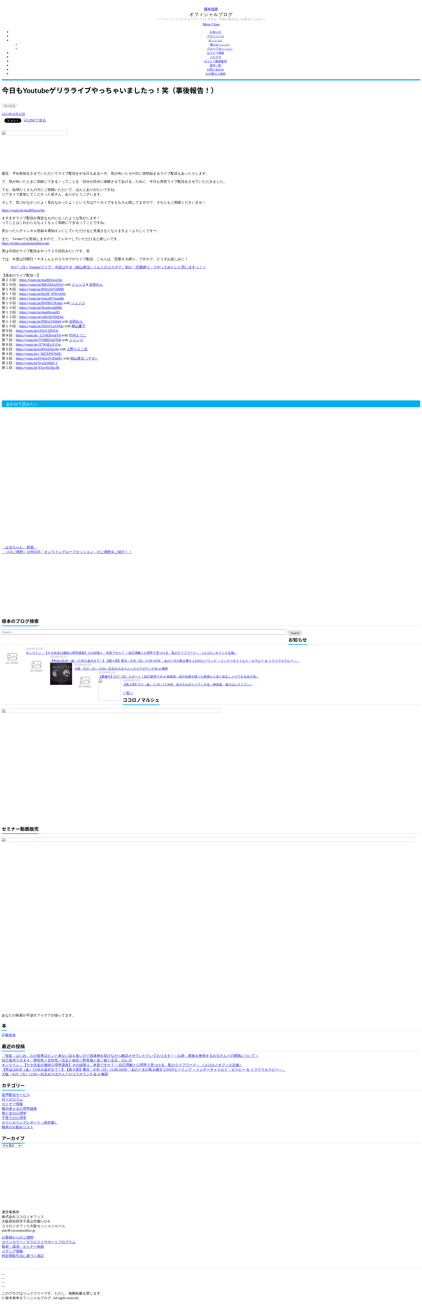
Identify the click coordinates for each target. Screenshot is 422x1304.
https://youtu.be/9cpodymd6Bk (40, 307)
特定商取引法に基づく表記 (23, 1256)
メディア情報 (12, 1251)
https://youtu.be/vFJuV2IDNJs (37, 331)
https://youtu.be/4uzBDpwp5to (23, 210)
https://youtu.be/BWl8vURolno (41, 303)
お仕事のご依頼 (216, 73)
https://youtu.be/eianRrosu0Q (39, 312)
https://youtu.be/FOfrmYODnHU (39, 358)
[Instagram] (3, 1285)
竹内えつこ (77, 335)
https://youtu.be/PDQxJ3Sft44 (40, 321)
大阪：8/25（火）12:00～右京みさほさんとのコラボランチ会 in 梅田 (121, 668)
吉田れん (96, 284)
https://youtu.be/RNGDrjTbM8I (41, 289)
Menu (207, 24)
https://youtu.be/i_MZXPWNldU (39, 354)
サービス (9, 105)
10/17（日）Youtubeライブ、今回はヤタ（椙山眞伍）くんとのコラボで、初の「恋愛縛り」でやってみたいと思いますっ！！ (108, 267)
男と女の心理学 (14, 1113)
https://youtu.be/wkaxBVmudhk (41, 298)
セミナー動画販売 (215, 61)
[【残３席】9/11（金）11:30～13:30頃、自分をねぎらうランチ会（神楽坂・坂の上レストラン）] (110, 690)
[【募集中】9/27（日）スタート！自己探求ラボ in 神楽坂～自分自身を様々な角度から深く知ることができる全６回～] (86, 682)
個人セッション (220, 44)
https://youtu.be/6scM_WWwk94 (42, 294)
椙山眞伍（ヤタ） (84, 358)
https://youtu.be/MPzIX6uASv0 (41, 284)
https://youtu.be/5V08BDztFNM (38, 340)
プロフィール (215, 36)
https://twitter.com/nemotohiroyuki (25, 243)
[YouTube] (3, 1281)
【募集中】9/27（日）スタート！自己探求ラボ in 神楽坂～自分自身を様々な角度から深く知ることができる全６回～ (178, 676)
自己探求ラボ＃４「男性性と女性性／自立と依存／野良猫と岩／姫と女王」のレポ (67, 1060)
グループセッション (220, 48)
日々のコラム (12, 1099)
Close (216, 24)
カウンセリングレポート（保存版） (30, 1122)
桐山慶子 (78, 326)
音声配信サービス (16, 1095)
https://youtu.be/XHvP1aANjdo (41, 326)
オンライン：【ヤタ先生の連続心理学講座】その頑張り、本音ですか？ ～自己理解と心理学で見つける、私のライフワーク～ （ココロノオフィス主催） (131, 653)
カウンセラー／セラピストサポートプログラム (39, 1242)
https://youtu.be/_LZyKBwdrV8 (38, 335)
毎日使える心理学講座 (19, 1108)
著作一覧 (215, 65)
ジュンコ (78, 284)
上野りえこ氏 (77, 349)
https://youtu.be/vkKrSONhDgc (41, 317)
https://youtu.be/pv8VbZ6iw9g (37, 349)
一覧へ (128, 693)
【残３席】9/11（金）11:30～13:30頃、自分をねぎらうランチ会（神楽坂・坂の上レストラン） (188, 684)
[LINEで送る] (35, 120)
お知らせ (215, 32)
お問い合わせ (215, 69)
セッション (215, 40)
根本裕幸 (211, 9)
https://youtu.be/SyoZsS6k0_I (36, 363)
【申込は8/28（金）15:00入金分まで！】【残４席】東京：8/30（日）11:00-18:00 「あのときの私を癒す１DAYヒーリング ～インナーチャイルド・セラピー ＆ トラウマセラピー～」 (174, 660)
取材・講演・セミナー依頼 (23, 1246)
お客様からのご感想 (17, 1237)
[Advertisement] (72, 387)
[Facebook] (3, 1273)
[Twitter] (3, 1277)
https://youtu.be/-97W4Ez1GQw (38, 344)
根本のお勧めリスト (17, 1127)
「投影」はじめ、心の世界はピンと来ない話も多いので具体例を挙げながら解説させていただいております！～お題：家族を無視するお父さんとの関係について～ (130, 1056)
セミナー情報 (215, 52)
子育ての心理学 (14, 1118)
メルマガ (215, 57)
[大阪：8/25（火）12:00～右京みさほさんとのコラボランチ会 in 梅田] (62, 674)
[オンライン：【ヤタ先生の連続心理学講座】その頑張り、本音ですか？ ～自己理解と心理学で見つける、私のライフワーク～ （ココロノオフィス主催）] (14, 658)
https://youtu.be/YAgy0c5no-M (37, 367)
